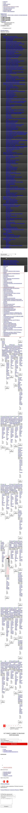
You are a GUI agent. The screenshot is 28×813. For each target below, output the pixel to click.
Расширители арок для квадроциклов (14, 66)
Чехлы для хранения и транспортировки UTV (16, 146)
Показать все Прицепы (8, 234)
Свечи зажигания (10, 219)
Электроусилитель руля (11, 227)
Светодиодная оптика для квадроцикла (15, 69)
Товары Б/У (8, 75)
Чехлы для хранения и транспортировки (15, 80)
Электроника (9, 151)
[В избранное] (1, 363)
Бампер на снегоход (10, 157)
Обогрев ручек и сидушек (12, 63)
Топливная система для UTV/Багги (14, 137)
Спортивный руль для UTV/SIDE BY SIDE (16, 134)
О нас (4, 2)
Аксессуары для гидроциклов (10, 196)
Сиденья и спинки (10, 183)
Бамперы (8, 88)
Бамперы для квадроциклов (12, 44)
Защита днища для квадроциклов (13, 54)
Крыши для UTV (10, 110)
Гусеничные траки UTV (11, 96)
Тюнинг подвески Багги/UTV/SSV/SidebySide (16, 140)
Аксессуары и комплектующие (13, 235)
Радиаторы (8, 214)
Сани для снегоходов (11, 180)
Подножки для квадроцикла (12, 64)
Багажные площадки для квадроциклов (15, 43)
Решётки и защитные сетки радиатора (15, 124)
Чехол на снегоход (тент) (11, 192)
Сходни (8, 74)
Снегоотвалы (9, 70)
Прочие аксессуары (10, 175)
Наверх (21, 789)
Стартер (8, 220)
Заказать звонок (8, 23)
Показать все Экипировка (9, 239)
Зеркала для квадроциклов (12, 57)
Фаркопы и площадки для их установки (15, 77)
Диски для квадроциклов (12, 200)
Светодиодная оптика (11, 126)
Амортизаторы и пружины (12, 87)
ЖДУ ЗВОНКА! (14, 743)
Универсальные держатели (12, 76)
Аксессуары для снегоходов (9, 262)
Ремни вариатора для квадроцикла (14, 218)
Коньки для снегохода (11, 172)
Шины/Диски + (6, 197)
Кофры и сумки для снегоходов (13, 173)
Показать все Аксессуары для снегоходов (12, 153)
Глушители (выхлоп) (11, 161)
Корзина (17, 789)
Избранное (7, 789)
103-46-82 (5, 17)
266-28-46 (5, 20)
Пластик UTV (9, 117)
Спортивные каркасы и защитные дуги (15, 131)
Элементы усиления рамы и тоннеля (14, 195)
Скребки (8, 185)
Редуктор (8, 217)
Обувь (7, 241)
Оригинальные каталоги (9, 7)
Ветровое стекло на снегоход (12, 159)
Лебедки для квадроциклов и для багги (15, 60)
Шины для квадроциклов (12, 202)
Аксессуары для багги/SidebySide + (11, 82)
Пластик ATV (9, 211)
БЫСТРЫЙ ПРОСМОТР (4, 339)
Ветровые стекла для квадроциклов (14, 47)
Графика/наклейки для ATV (12, 52)
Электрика (8, 225)
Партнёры (5, 774)
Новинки (5, 1)
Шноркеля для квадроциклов (13, 81)
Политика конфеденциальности (10, 751)
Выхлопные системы (11, 50)
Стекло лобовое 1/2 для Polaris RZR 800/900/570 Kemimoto (22, 709)
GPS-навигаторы (10, 38)
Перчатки (8, 244)
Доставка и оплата (7, 9)
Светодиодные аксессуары (12, 128)
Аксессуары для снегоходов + (10, 152)
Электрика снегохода (11, 194)
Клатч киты (8, 108)
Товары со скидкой (7, 775)
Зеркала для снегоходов (11, 169)
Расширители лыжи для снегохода (14, 176)
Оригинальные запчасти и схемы (11, 6)
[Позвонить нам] (1, 811)
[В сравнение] (14, 387)
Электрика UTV (10, 150)
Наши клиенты (6, 4)
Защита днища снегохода (12, 167)
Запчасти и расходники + (9, 203)
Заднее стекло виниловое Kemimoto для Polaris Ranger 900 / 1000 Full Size (13, 435)
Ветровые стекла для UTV (12, 90)
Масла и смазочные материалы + (10, 228)
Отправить (6, 806)
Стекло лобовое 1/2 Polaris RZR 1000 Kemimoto (13, 554)
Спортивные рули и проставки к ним (14, 71)
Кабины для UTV (10, 106)
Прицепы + (6, 233)
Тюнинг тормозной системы (12, 141)
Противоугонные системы (12, 65)
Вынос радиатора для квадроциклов (14, 49)
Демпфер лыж (9, 165)
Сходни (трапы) (9, 136)
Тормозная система (10, 222)
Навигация (8, 115)
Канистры (8, 58)
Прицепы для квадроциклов (12, 236)
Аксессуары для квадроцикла (10, 260)
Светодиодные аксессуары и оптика (14, 181)
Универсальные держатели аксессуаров (15, 187)
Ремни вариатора (10, 178)
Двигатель (8, 164)
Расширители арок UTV (11, 121)
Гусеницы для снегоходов (12, 163)
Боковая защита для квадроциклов (14, 46)
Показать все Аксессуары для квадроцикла (13, 37)
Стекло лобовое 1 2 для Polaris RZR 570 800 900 (4, 556)
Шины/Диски (6, 265)
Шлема (7, 246)
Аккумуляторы (9, 39)
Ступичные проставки (11, 73)
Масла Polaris (9, 231)
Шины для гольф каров (11, 201)
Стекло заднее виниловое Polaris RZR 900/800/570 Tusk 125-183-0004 (17, 624)
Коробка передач (10, 209)
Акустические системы (11, 41)
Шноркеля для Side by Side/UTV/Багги (15, 147)
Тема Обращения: (5, 740)
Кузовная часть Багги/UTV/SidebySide (15, 112)
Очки (7, 242)
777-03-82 (5, 18)
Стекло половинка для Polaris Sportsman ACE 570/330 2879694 (17, 499)
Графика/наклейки (10, 95)
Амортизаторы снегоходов (12, 156)
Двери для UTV (9, 97)
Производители (7, 773)
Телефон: (3, 741)
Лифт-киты (8, 114)
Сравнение (12, 789)
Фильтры (8, 224)
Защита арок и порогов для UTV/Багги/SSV (16, 101)
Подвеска (8, 174)
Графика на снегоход (11, 162)
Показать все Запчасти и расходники (11, 205)
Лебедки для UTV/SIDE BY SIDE (14, 113)
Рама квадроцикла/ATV (11, 216)
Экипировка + (6, 238)
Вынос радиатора (10, 92)
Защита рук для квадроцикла (12, 55)
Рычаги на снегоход (10, 179)
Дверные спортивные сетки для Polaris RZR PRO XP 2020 (22, 431)
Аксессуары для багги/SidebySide (11, 261)
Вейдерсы (8, 240)
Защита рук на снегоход (11, 168)
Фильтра (8, 191)
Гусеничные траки (10, 53)
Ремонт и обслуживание (9, 11)
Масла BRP (8, 230)
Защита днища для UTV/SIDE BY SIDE (15, 102)
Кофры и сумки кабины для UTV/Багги (15, 109)
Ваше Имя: (3, 739)
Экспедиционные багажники (13, 148)
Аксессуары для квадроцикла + (10, 36)
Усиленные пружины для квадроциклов (15, 223)
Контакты (5, 5)
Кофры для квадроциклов (12, 59)
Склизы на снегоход (10, 184)
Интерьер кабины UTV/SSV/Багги (14, 104)
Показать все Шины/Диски (9, 198)
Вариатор (8, 158)
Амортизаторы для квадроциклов (14, 42)
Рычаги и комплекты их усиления (14, 68)
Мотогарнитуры (7, 247)
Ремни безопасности (10, 123)
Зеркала (8, 103)
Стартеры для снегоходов (12, 186)
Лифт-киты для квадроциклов (13, 61)
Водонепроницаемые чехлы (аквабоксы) (15, 48)
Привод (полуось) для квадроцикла (14, 213)
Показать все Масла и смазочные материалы (13, 229)
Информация (4, 13)
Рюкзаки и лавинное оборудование (14, 245)
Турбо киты (8, 139)
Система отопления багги (12, 129)
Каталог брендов (7, 10)
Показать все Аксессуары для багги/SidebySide (14, 84)
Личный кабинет (7, 251)
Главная (2, 789)
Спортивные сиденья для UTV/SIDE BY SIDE (16, 132)
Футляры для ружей (10, 79)
